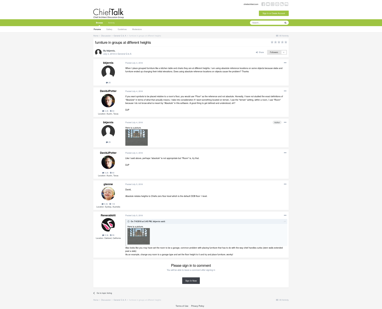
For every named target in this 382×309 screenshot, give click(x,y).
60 (113, 110)
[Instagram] (272, 4)
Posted (134, 62)
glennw (108, 184)
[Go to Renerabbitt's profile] (108, 225)
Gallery (109, 29)
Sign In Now (191, 280)
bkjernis (111, 50)
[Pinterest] (277, 4)
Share (261, 52)
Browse (99, 22)
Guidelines (122, 29)
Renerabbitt (108, 215)
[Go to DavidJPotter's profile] (108, 100)
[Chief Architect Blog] (286, 4)
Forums (97, 29)
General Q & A (124, 53)
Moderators (137, 29)
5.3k (106, 235)
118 (113, 203)
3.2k (106, 110)
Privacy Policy (197, 305)
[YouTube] (268, 4)
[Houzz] (282, 4)
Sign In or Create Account (274, 13)
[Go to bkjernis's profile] (98, 52)
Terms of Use (182, 305)
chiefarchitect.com (251, 4)
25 (109, 82)
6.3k (106, 203)
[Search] (285, 23)
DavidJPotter (108, 91)
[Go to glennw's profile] (108, 193)
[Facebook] (263, 4)
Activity (111, 22)
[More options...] (285, 63)
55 (113, 235)
